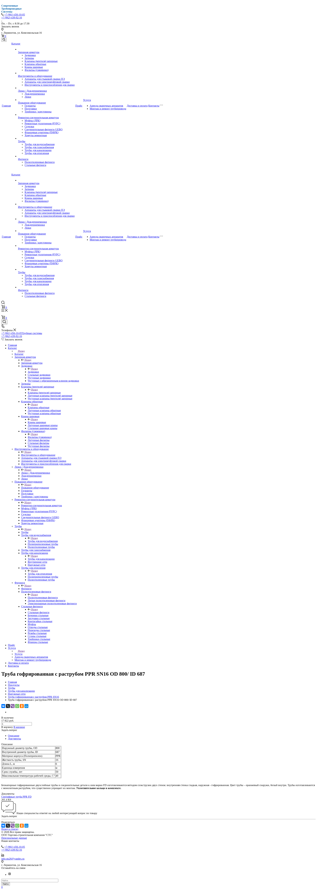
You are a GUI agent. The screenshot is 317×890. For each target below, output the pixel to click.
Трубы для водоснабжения (39, 144)
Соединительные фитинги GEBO (44, 129)
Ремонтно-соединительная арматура (38, 117)
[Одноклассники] (22, 706)
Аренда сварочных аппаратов (106, 105)
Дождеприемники (35, 93)
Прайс (78, 105)
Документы (14, 738)
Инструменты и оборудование (35, 76)
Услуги (87, 100)
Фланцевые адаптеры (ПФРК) (41, 132)
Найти (6, 884)
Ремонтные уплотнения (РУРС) (42, 123)
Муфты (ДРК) (32, 120)
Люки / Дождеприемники (32, 90)
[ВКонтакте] (3, 706)
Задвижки (30, 55)
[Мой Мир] (26, 706)
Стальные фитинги (35, 165)
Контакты (153, 105)
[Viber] (13, 706)
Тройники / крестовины (38, 111)
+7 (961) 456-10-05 (14, 14)
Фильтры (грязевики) (37, 70)
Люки (28, 96)
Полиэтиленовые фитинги (40, 162)
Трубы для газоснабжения (39, 147)
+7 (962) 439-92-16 (11, 17)
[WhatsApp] (17, 706)
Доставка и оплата (137, 105)
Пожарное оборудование (32, 102)
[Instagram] (9, 874)
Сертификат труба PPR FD (16, 796)
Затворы (29, 58)
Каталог (15, 43)
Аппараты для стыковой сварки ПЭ (45, 79)
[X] (8, 706)
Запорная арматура (28, 52)
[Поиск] (4, 40)
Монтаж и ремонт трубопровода (108, 108)
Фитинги (23, 159)
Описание (13, 735)
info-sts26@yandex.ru (12, 858)
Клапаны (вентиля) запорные (41, 61)
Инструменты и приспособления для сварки (50, 84)
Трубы (21, 141)
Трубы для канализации (38, 150)
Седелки (29, 126)
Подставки (31, 108)
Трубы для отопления (37, 153)
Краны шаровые (34, 67)
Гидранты (30, 105)
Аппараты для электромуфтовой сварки (47, 82)
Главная (6, 105)
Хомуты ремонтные (36, 135)
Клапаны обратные (35, 64)
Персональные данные (14, 838)
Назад (21, 351)
